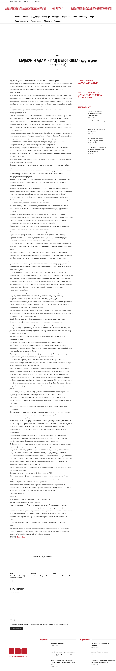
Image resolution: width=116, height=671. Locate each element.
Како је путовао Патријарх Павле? (40, 576)
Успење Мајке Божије (57, 643)
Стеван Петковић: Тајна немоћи (62, 576)
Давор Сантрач (22, 537)
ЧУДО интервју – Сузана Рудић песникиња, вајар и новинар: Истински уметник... (97, 149)
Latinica (31, 1)
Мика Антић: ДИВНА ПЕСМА (99, 652)
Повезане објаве (21, 556)
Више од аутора (42, 556)
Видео (25, 16)
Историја (46, 16)
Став (75, 16)
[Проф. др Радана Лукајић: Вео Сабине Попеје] (81, 132)
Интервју (83, 16)
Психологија (36, 21)
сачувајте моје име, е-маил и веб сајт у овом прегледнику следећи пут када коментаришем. (40, 624)
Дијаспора (66, 16)
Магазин (48, 21)
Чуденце (58, 21)
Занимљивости (21, 21)
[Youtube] (105, 1)
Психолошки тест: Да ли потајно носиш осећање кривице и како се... (95, 113)
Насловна (12, 25)
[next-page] (14, 581)
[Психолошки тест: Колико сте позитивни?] (84, 645)
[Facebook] (99, 1)
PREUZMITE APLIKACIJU (18, 656)
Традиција (35, 16)
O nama (26, 1)
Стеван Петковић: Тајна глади (96, 121)
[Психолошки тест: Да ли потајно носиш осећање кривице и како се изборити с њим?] (81, 114)
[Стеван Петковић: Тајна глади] (81, 123)
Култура (55, 16)
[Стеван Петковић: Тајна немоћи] (63, 567)
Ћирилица (37, 1)
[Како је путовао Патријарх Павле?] (41, 567)
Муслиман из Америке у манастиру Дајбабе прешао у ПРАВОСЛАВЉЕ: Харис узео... (63, 662)
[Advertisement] (58, 39)
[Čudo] (58, 8)
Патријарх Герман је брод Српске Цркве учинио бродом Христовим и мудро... (63, 653)
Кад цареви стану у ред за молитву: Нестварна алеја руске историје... (95, 140)
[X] (102, 1)
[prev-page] (11, 581)
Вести (17, 16)
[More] (82, 73)
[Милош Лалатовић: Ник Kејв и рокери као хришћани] (19, 567)
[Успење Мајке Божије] (44, 645)
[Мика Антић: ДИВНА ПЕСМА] (84, 654)
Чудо (92, 16)
